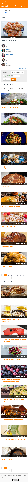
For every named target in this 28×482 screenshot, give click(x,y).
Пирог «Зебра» (5, 187)
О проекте (5, 477)
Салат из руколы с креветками (10, 107)
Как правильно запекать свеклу (10, 359)
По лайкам (21, 88)
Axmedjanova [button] (9, 54)
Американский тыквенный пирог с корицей (11, 207)
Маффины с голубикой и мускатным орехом (12, 167)
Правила (11, 477)
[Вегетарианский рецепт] (9, 76)
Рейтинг (17, 477)
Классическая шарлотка (8, 226)
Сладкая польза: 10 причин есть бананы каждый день (13, 400)
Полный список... (22, 68)
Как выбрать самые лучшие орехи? (11, 300)
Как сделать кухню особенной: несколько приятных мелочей (13, 340)
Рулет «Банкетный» (7, 246)
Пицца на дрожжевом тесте (9, 37)
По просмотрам (6, 90)
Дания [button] (7, 59)
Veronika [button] (8, 49)
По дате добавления (17, 90)
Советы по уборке (6, 459)
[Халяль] (5, 76)
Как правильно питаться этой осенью (12, 419)
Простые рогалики (6, 266)
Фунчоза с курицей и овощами (10, 147)
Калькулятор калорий (21, 6)
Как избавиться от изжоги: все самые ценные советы (12, 320)
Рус (3, 12)
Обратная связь (6, 480)
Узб (9, 12)
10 (9, 277)
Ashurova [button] (8, 45)
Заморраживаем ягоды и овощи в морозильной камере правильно (11, 380)
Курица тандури (6, 127)
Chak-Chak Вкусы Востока (4, 4)
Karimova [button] (8, 63)
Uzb (6, 12)
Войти (13, 12)
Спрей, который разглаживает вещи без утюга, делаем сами (13, 440)
